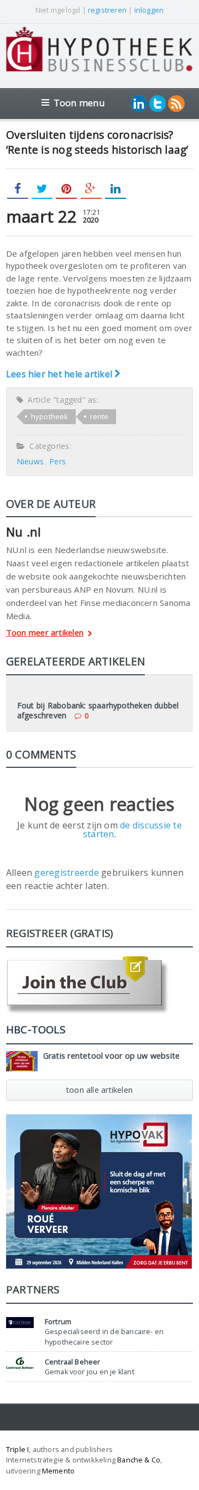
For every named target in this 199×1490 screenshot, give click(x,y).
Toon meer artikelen (44, 633)
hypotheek (50, 416)
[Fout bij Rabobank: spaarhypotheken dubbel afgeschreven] (99, 690)
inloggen (149, 10)
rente (99, 416)
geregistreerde (67, 872)
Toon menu (79, 102)
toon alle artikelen (99, 1090)
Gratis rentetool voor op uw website (111, 1055)
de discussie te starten (132, 829)
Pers (57, 461)
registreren (107, 10)
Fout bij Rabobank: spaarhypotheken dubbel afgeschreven (98, 710)
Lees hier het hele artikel (60, 374)
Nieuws (30, 461)
